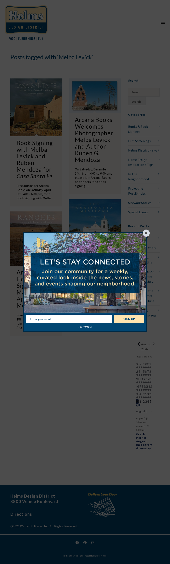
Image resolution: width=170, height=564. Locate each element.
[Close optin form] (146, 233)
